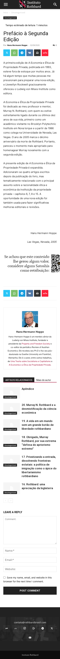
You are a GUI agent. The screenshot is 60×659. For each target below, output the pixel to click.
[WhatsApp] (14, 52)
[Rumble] (33, 628)
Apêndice (28, 388)
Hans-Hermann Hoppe (17, 45)
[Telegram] (22, 52)
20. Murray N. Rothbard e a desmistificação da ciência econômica (39, 408)
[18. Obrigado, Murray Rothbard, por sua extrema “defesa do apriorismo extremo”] (11, 441)
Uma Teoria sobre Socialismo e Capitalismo (30, 361)
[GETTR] (15, 628)
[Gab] (6, 628)
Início (5, 12)
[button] (5, 4)
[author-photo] (30, 327)
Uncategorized (18, 12)
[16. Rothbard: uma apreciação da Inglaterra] (11, 488)
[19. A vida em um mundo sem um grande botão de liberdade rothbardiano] (11, 425)
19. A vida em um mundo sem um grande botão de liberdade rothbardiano (38, 424)
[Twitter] (6, 52)
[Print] (37, 52)
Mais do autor (43, 380)
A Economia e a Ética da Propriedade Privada (30, 365)
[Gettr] (45, 52)
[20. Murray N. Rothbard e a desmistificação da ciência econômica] (11, 409)
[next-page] (11, 501)
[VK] (29, 52)
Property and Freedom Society (36, 343)
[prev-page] (5, 501)
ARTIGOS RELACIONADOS (18, 380)
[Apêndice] (11, 393)
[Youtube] (30, 637)
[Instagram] (24, 628)
